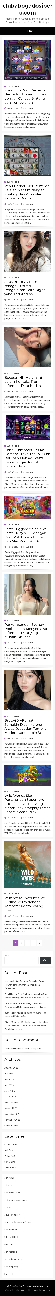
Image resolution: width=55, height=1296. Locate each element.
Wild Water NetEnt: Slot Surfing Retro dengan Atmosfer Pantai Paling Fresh (24, 904)
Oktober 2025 (11, 1125)
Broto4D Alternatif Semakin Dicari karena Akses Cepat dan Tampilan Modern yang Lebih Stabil (26, 726)
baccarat (8, 1274)
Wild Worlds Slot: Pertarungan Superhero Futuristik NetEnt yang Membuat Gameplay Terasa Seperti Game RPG (27, 804)
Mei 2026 (9, 1085)
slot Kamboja (10, 1251)
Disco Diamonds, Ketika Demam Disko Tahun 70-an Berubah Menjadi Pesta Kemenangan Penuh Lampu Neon (27, 458)
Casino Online (11, 1144)
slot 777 (8, 1207)
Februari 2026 (11, 1102)
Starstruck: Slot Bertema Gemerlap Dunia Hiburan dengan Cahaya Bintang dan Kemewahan (25, 96)
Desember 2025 (12, 1114)
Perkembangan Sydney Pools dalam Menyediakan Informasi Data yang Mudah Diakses (26, 631)
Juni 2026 (9, 1079)
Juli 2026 (8, 1073)
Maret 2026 (10, 1096)
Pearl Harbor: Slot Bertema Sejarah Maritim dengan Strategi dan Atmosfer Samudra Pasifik (26, 192)
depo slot (8, 1244)
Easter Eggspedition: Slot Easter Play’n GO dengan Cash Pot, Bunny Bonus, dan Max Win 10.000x (25, 535)
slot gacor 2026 (12, 1192)
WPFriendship (25, 1290)
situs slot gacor (12, 1214)
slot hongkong (11, 1266)
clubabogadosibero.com (37, 1286)
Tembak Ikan (10, 1167)
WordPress (46, 1290)
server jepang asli (13, 1259)
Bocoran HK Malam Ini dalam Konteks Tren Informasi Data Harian (23, 381)
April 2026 (9, 1090)
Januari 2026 (10, 1108)
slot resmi (9, 1177)
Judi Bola (8, 1150)
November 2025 (12, 1119)
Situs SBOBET (11, 1237)
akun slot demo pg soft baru (17, 1222)
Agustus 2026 (11, 1067)
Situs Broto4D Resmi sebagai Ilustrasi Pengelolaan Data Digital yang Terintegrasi (25, 288)
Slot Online (13, 86)
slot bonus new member (15, 1200)
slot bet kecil (10, 1229)
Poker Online (10, 1156)
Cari (6, 955)
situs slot (8, 1185)
